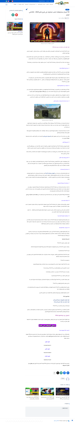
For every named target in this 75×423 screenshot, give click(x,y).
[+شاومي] (33, 421)
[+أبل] (26, 421)
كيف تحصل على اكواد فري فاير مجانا (61, 302)
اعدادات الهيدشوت (41, 4)
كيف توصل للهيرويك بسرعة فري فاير (61, 300)
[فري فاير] (41, 421)
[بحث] (6, 4)
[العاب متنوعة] (6, 421)
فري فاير (51, 4)
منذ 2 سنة (20, 31)
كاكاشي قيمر (56, 420)
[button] (64, 372)
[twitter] (10, 1)
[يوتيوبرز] (8, 421)
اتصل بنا (51, 1)
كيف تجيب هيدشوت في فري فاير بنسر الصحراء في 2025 (62, 398)
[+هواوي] (30, 421)
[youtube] (12, 1)
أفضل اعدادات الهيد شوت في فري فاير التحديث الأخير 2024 (15, 33)
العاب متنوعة (21, 4)
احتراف (47, 4)
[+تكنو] (24, 421)
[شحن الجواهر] (13, 421)
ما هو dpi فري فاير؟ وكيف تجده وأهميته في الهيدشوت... (32, 398)
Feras (65, 18)
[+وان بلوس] (17, 421)
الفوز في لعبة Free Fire (50, 173)
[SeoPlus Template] (68, 421)
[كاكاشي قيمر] (62, 3)
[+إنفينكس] (22, 421)
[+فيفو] (19, 421)
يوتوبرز (15, 4)
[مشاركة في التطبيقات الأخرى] (54, 372)
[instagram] (8, 1)
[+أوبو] (28, 421)
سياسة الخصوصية (42, 1)
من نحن (47, 1)
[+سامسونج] (35, 421)
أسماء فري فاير (32, 4)
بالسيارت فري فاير (47, 136)
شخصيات (27, 4)
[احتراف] (39, 421)
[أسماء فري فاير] (15, 421)
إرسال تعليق (65, 408)
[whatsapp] (6, 1)
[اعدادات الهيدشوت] (37, 421)
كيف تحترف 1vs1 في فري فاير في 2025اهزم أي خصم (47, 398)
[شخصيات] (11, 421)
